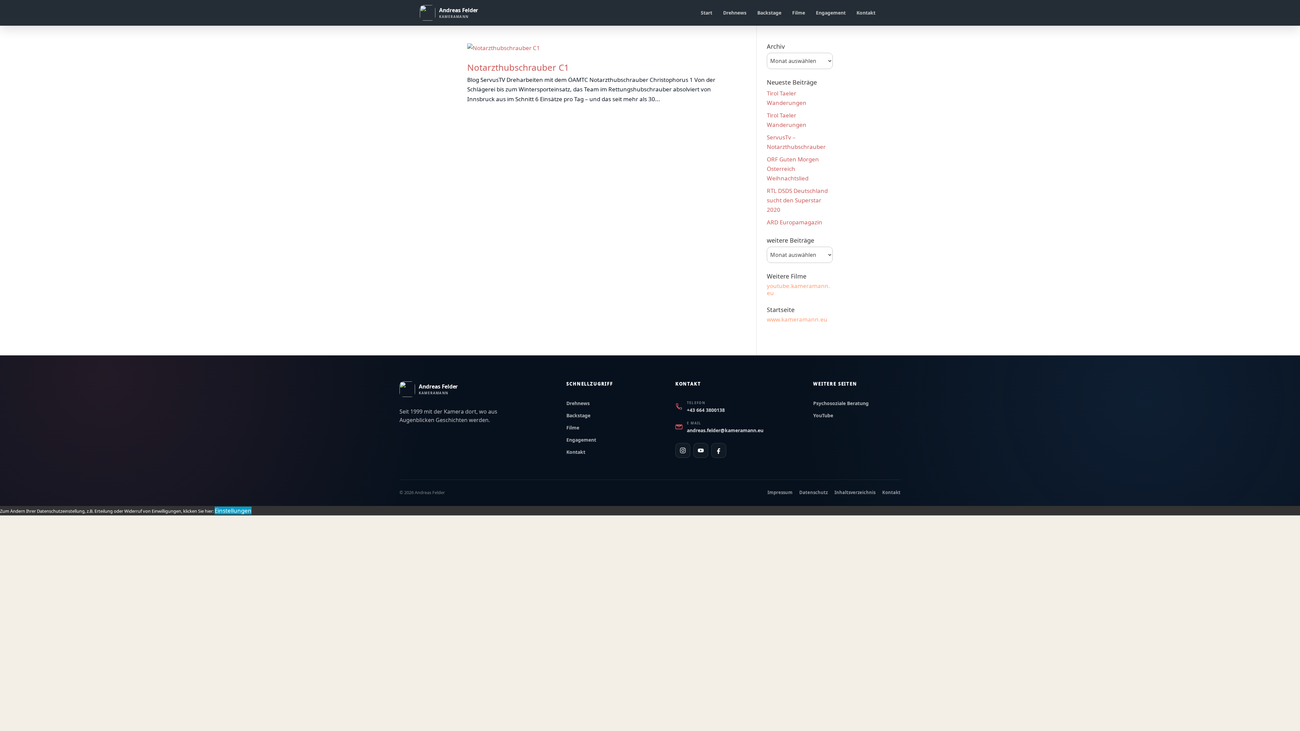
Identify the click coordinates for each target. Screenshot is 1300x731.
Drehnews (734, 12)
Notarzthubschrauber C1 (518, 67)
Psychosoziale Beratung (841, 403)
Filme (798, 12)
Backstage (769, 12)
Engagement (831, 12)
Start (706, 12)
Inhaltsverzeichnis (855, 492)
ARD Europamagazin (794, 222)
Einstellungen (233, 510)
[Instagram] (682, 450)
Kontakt (866, 12)
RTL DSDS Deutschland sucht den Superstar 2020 (797, 200)
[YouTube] (700, 450)
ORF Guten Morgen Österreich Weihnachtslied (793, 168)
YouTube (823, 415)
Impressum (780, 492)
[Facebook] (718, 450)
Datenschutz (813, 492)
